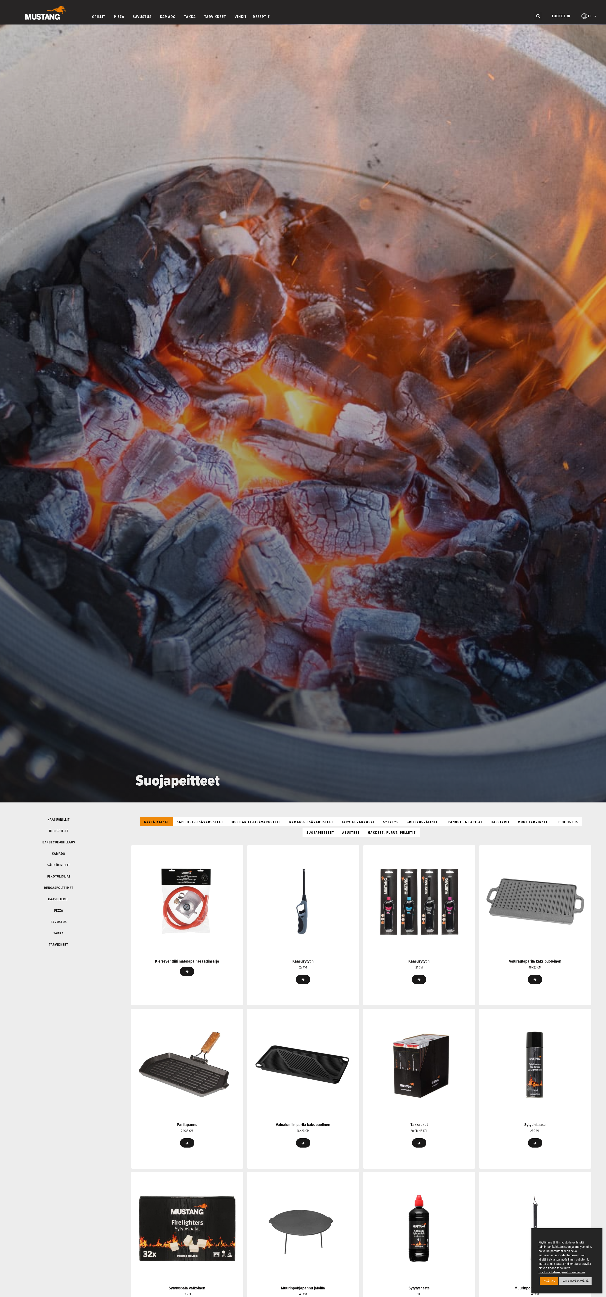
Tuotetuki (562, 16)
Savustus (59, 921)
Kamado (58, 853)
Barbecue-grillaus (58, 842)
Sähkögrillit (58, 865)
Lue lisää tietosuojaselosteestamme (562, 1272)
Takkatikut (419, 1124)
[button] (538, 16)
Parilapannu (187, 1124)
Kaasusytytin (303, 961)
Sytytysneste (419, 1288)
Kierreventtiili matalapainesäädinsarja (187, 961)
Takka (58, 933)
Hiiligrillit (58, 831)
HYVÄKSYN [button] (549, 1281)
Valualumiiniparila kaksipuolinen (303, 1124)
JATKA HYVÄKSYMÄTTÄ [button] (575, 1281)
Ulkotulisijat (59, 876)
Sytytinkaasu (535, 1124)
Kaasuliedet (58, 899)
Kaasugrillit (59, 819)
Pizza (58, 910)
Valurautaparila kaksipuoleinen (535, 961)
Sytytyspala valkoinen (187, 1288)
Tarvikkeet (58, 944)
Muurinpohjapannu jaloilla (303, 1288)
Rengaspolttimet (58, 887)
